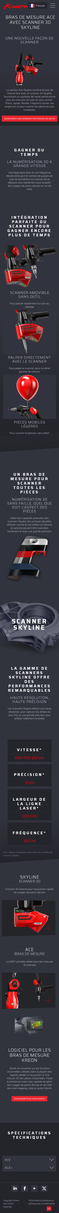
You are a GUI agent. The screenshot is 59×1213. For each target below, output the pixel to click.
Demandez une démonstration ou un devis (29, 118)
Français (40, 5)
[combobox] (37, 5)
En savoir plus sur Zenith (29, 1098)
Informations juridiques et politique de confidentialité (42, 1202)
